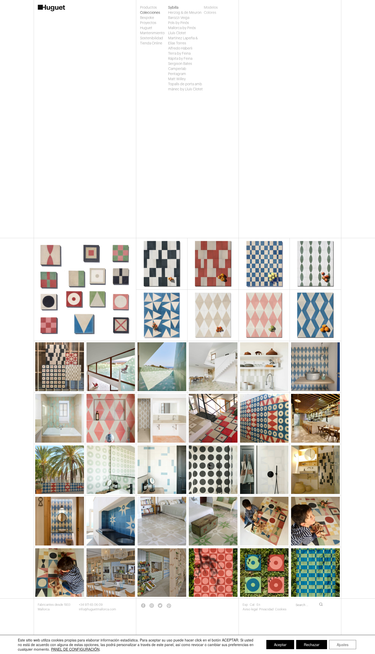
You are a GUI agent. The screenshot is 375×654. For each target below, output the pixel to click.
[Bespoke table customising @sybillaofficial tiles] (315, 521)
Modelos (209, 7)
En (258, 604)
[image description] (110, 521)
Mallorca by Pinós (182, 28)
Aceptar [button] (280, 644)
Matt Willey (177, 79)
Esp (245, 604)
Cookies (280, 609)
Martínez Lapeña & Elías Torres (183, 41)
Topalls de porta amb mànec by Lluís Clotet (185, 86)
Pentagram (177, 74)
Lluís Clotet (177, 33)
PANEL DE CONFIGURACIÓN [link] (75, 649)
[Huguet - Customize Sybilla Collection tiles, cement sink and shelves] (264, 366)
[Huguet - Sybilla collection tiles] (162, 366)
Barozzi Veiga (178, 18)
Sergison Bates (180, 64)
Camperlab (177, 69)
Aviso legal (250, 609)
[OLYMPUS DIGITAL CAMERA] (162, 521)
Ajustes (342, 644)
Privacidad (266, 609)
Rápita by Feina (180, 58)
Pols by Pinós (178, 23)
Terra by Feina (179, 53)
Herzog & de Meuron (185, 13)
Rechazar (311, 644)
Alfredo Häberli (180, 48)
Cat (252, 604)
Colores (209, 13)
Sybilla (173, 7)
